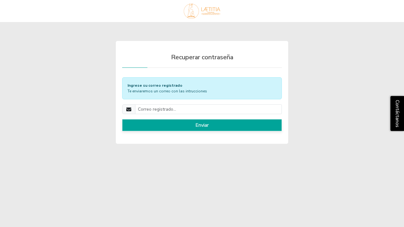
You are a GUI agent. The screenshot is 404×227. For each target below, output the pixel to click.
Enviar (202, 125)
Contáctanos (397, 113)
